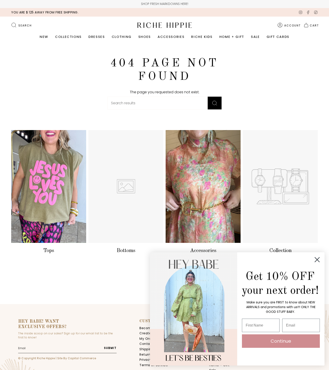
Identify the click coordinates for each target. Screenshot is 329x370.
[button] (44, 37)
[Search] (215, 103)
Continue (281, 341)
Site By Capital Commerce (76, 358)
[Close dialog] (317, 259)
